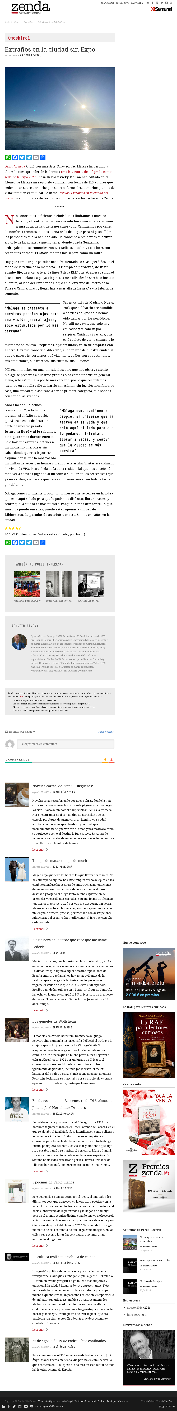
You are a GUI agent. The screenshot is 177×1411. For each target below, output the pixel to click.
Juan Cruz (59, 953)
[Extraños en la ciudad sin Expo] (60, 108)
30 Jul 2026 (145, 1269)
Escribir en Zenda (88, 600)
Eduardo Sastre (62, 1027)
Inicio (7, 22)
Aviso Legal (67, 1401)
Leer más (38, 849)
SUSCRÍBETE (122, 3)
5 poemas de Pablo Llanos (53, 1182)
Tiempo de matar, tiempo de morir (60, 860)
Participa (111, 1401)
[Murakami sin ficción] (59, 584)
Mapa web (123, 1401)
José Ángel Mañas (64, 1347)
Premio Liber (148, 1401)
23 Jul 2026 (145, 1290)
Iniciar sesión (105, 731)
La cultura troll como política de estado (64, 1256)
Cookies (101, 1401)
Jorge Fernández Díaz (66, 1263)
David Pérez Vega (64, 792)
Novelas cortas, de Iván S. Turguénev (62, 786)
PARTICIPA (137, 3)
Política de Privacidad (85, 1401)
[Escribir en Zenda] (91, 584)
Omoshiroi (28, 22)
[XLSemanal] (161, 8)
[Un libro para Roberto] (27, 584)
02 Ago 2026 (146, 1250)
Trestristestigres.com (49, 1401)
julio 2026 (133, 1315)
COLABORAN (107, 3)
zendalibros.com (63, 1113)
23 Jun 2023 (11, 55)
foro (22, 696)
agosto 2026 (135, 1307)
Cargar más (60, 1382)
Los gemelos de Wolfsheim (54, 1021)
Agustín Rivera (29, 55)
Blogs (16, 22)
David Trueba (15, 166)
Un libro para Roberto (27, 600)
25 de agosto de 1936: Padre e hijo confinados (69, 1340)
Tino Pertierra (62, 866)
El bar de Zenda (148, 1246)
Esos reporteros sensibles (155, 1260)
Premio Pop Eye (164, 1401)
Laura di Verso (62, 1188)
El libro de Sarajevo (151, 1281)
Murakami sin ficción (59, 600)
